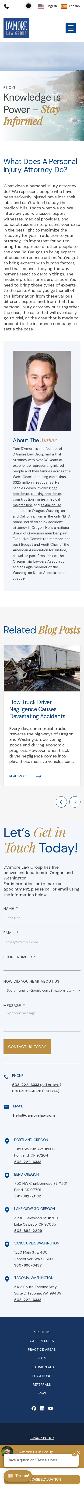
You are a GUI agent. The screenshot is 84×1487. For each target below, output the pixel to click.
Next (74, 802)
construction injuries (29, 499)
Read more (18, 776)
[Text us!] (18, 1476)
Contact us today (27, 1046)
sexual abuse (51, 505)
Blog (42, 1358)
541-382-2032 (27, 1196)
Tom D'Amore (24, 448)
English (52, 6)
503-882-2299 (28, 1230)
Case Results (42, 1341)
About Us (42, 1332)
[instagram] (50, 1408)
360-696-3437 (28, 1265)
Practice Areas (42, 1349)
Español (74, 6)
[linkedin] (42, 1408)
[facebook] (33, 1408)
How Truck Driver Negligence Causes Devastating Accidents (37, 709)
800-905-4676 (35, 1091)
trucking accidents (46, 493)
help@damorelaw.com (34, 1115)
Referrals (42, 1384)
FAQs (42, 1393)
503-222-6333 (36, 1084)
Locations (41, 1376)
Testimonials (42, 1367)
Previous (61, 802)
